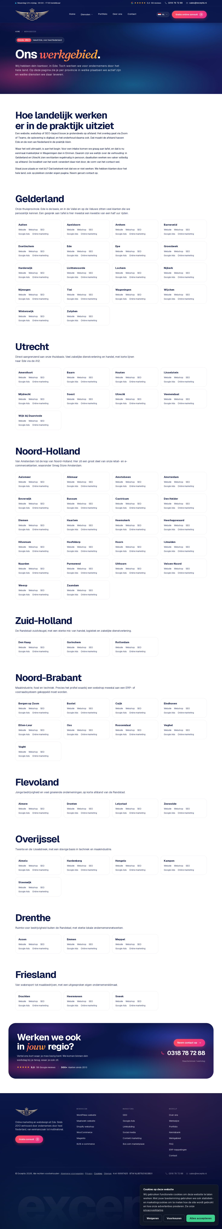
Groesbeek (171, 246)
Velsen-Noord (173, 563)
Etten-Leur (25, 725)
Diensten (85, 14)
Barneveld (170, 224)
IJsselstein (171, 372)
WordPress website (86, 1114)
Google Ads (24, 234)
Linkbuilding (129, 1126)
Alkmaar (72, 477)
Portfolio (102, 14)
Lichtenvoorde (76, 268)
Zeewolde (170, 803)
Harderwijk (25, 268)
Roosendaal (123, 725)
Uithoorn (120, 563)
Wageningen (123, 289)
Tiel (69, 289)
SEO (42, 229)
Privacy (88, 1173)
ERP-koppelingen (178, 1149)
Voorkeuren (174, 1218)
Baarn (71, 372)
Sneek (119, 996)
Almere (23, 803)
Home (72, 14)
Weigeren (153, 1218)
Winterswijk (26, 311)
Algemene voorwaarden (72, 1173)
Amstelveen (123, 477)
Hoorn (119, 542)
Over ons (117, 14)
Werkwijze (174, 1120)
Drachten (24, 996)
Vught (22, 746)
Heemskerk (122, 520)
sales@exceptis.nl (198, 1173)
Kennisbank (174, 1132)
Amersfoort (25, 372)
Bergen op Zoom (28, 703)
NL (163, 14)
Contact (132, 14)
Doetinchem (26, 246)
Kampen (169, 860)
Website (22, 229)
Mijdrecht (24, 394)
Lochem (120, 268)
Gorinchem (74, 642)
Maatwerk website (86, 1120)
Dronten (72, 803)
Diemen (23, 520)
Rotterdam (122, 642)
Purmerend (74, 563)
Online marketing (40, 234)
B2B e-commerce (86, 1143)
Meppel (120, 939)
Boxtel (71, 703)
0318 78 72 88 (186, 1053)
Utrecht (120, 394)
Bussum (72, 498)
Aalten (22, 224)
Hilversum (24, 542)
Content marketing (132, 1138)
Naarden (23, 563)
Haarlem (72, 520)
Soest (71, 394)
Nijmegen (24, 289)
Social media (129, 1132)
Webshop (33, 229)
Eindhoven (170, 703)
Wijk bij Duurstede (30, 415)
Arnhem (120, 224)
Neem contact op (187, 1042)
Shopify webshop (85, 1126)
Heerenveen (74, 996)
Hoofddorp (73, 542)
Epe (117, 246)
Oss (69, 725)
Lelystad (121, 803)
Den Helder (171, 498)
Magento (81, 1138)
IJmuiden (169, 542)
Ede (69, 246)
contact (89, 173)
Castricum (122, 498)
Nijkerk (168, 268)
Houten (120, 372)
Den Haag (24, 642)
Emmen (71, 939)
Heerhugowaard (174, 520)
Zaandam (73, 585)
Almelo (23, 860)
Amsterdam (171, 477)
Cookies (98, 1173)
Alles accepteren (201, 1218)
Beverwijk (24, 498)
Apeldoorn (73, 224)
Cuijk (118, 703)
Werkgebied (175, 1138)
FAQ (171, 1143)
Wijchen (169, 289)
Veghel (168, 725)
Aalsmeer (24, 477)
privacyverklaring (153, 1210)
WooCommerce (84, 1132)
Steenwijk (24, 882)
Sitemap (107, 1173)
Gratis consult (28, 1139)
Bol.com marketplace (133, 1143)
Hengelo (120, 860)
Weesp (22, 585)
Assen (22, 939)
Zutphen (72, 311)
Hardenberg (74, 860)
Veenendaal (171, 394)
